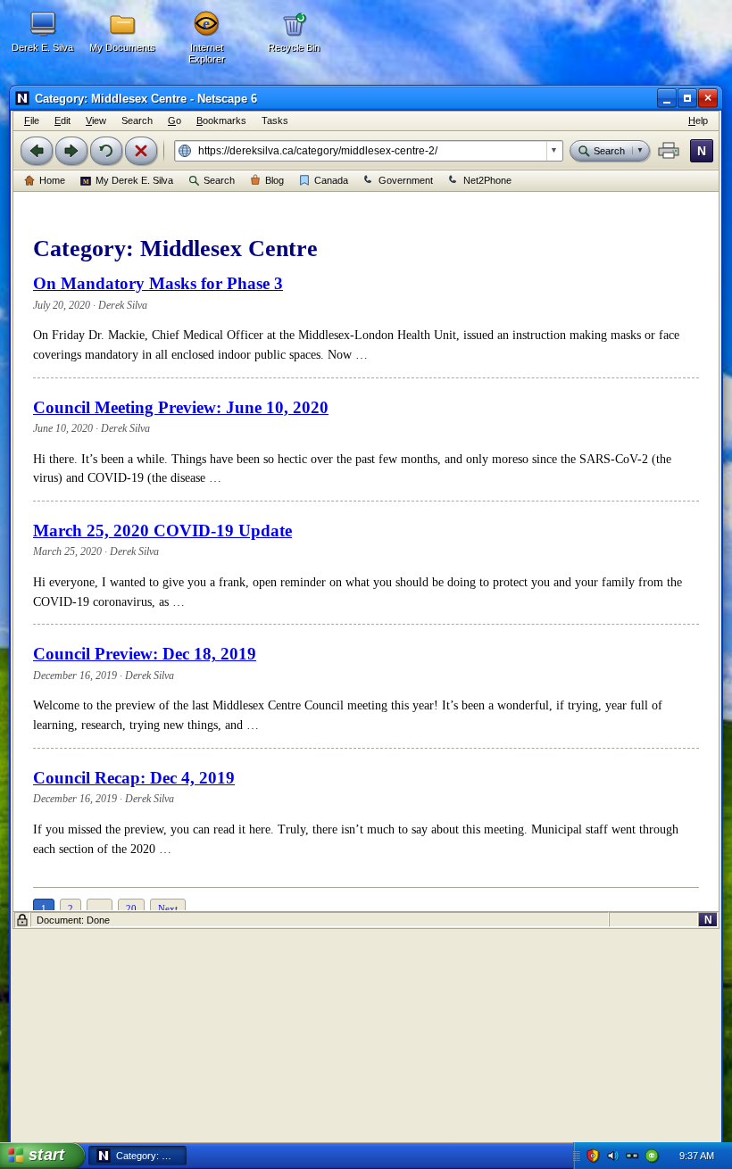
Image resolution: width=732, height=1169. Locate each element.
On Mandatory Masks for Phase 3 (158, 283)
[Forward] (71, 151)
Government (405, 180)
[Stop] (141, 151)
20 (131, 908)
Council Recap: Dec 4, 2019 (134, 777)
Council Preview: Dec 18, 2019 (144, 653)
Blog (274, 180)
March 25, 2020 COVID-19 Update (162, 530)
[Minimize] (667, 98)
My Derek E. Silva (134, 180)
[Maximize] (687, 98)
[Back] (37, 151)
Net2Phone (487, 180)
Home (52, 180)
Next (168, 908)
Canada (331, 180)
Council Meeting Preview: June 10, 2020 (181, 407)
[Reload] (106, 151)
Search (219, 180)
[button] (668, 151)
